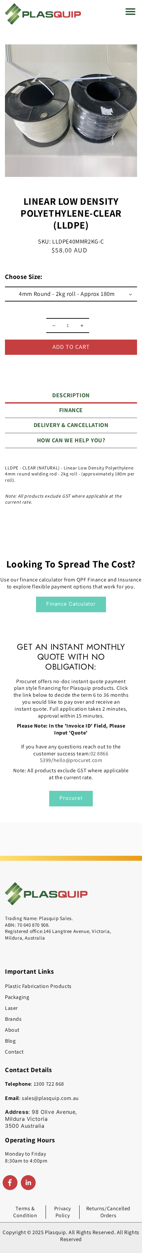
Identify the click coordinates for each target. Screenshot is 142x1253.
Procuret (71, 798)
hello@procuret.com (77, 760)
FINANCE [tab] (71, 410)
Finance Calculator (71, 604)
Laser (11, 1008)
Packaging (17, 997)
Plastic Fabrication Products (38, 986)
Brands (13, 1018)
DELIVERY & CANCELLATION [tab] (71, 425)
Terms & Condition (25, 1212)
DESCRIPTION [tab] (71, 395)
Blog (10, 1040)
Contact (14, 1051)
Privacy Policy (62, 1212)
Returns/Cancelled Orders (108, 1212)
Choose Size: (24, 276)
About (12, 1029)
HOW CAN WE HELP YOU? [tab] (71, 440)
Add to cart (71, 347)
